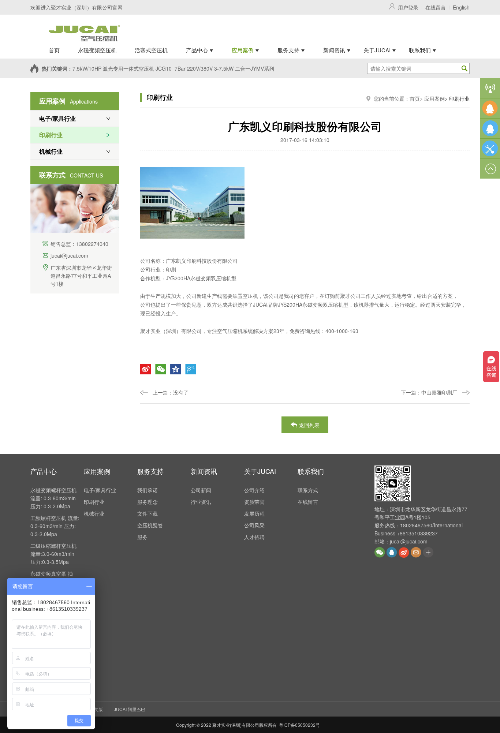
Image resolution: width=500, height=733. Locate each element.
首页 (415, 98)
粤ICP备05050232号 (299, 725)
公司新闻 (201, 490)
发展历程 (254, 513)
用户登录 (408, 7)
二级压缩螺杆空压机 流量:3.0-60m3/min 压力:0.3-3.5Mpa (53, 553)
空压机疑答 (150, 525)
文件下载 (147, 513)
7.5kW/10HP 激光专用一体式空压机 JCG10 (122, 68)
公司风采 (254, 525)
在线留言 (435, 7)
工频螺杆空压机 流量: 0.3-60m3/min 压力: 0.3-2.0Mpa (54, 526)
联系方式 (308, 490)
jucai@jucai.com (69, 255)
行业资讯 (201, 501)
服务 (142, 537)
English (461, 7)
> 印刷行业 (457, 98)
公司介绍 (254, 490)
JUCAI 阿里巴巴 (129, 709)
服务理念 (147, 501)
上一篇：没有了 (171, 392)
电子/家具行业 (57, 118)
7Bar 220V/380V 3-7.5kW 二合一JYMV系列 (224, 68)
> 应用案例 (432, 98)
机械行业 (51, 151)
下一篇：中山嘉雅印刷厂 (429, 392)
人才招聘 (254, 537)
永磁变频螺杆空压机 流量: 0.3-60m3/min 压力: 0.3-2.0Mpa (53, 498)
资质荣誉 (254, 501)
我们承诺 (147, 490)
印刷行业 (51, 135)
